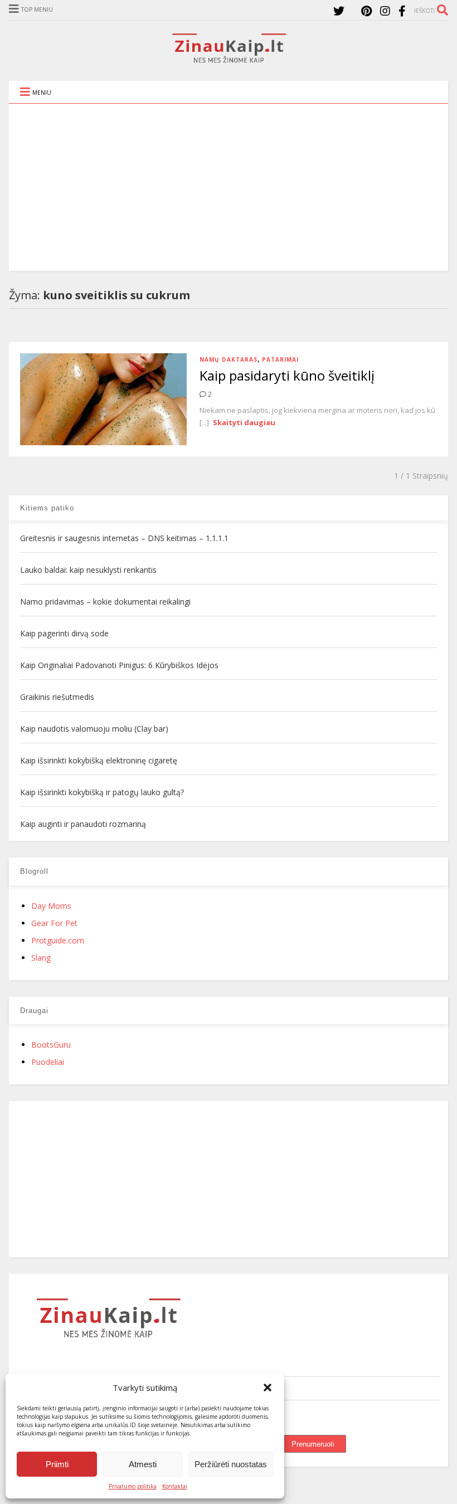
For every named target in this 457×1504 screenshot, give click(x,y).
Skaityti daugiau (244, 422)
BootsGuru (51, 1044)
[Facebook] (402, 11)
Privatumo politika (133, 1486)
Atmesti (143, 1464)
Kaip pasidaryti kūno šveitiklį (287, 375)
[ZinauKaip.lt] (228, 60)
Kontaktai (174, 1486)
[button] (267, 1387)
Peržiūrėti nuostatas (231, 1464)
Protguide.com (57, 940)
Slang (41, 957)
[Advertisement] (228, 187)
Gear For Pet (54, 923)
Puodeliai (47, 1062)
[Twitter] (338, 11)
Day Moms (51, 906)
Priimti (57, 1464)
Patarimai (280, 359)
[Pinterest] (366, 11)
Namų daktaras (228, 359)
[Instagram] (385, 11)
